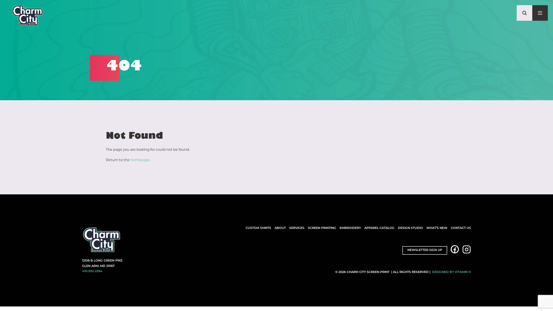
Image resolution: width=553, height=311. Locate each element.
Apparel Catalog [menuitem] (379, 228)
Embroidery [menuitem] (350, 228)
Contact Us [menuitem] (461, 228)
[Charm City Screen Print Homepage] (27, 16)
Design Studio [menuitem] (410, 228)
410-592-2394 (92, 271)
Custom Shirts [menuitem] (258, 228)
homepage (140, 160)
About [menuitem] (280, 228)
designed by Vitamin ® (451, 272)
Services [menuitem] (296, 228)
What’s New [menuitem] (436, 228)
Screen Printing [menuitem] (322, 228)
